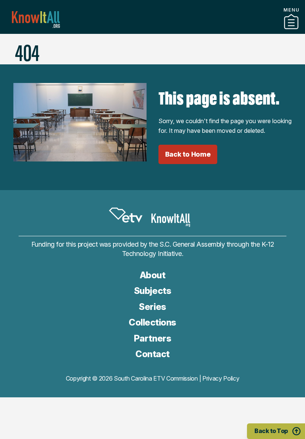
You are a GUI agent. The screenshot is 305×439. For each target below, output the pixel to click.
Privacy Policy (221, 378)
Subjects (152, 290)
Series (152, 306)
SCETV (125, 215)
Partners (152, 31)
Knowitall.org (36, 19)
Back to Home (188, 154)
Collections (152, 322)
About (153, 275)
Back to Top (271, 431)
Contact (152, 40)
